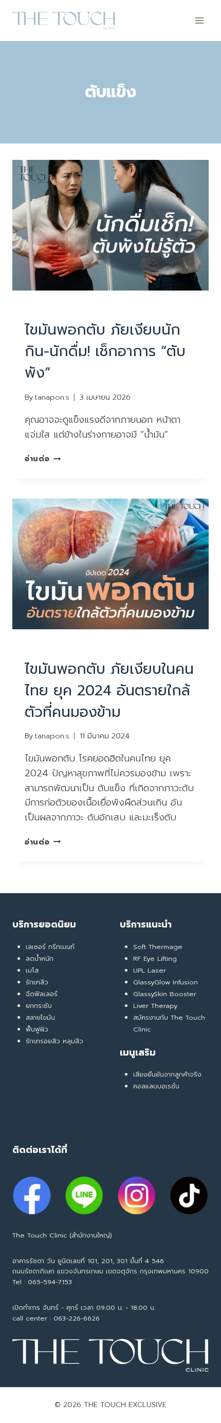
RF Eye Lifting (155, 958)
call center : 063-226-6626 (56, 1318)
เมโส (32, 970)
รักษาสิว (37, 982)
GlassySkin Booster (164, 994)
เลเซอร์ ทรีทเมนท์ (50, 947)
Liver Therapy (155, 1005)
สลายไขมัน (40, 1017)
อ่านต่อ (43, 458)
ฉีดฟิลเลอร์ (42, 994)
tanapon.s (51, 397)
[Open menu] (199, 20)
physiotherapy (56, 308)
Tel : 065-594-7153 (42, 1282)
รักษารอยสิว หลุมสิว (54, 1041)
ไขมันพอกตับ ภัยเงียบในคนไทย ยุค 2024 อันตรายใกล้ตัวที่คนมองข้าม (109, 690)
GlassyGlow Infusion (165, 982)
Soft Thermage (157, 947)
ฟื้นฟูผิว (37, 1029)
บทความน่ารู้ (115, 308)
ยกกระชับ (39, 1005)
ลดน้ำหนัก (39, 958)
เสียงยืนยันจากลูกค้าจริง (167, 1074)
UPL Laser (149, 970)
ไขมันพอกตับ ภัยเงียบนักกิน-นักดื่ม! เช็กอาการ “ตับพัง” (105, 351)
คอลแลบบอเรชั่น (156, 1086)
